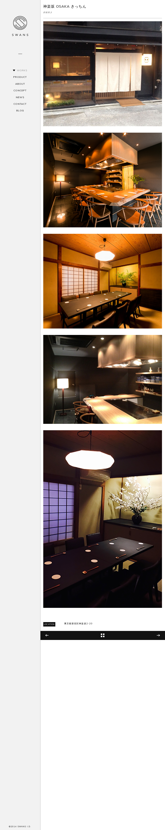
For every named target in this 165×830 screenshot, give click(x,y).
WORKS (22, 70)
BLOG (20, 110)
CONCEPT (20, 90)
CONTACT (20, 103)
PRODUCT (20, 76)
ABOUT (20, 83)
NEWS (20, 97)
